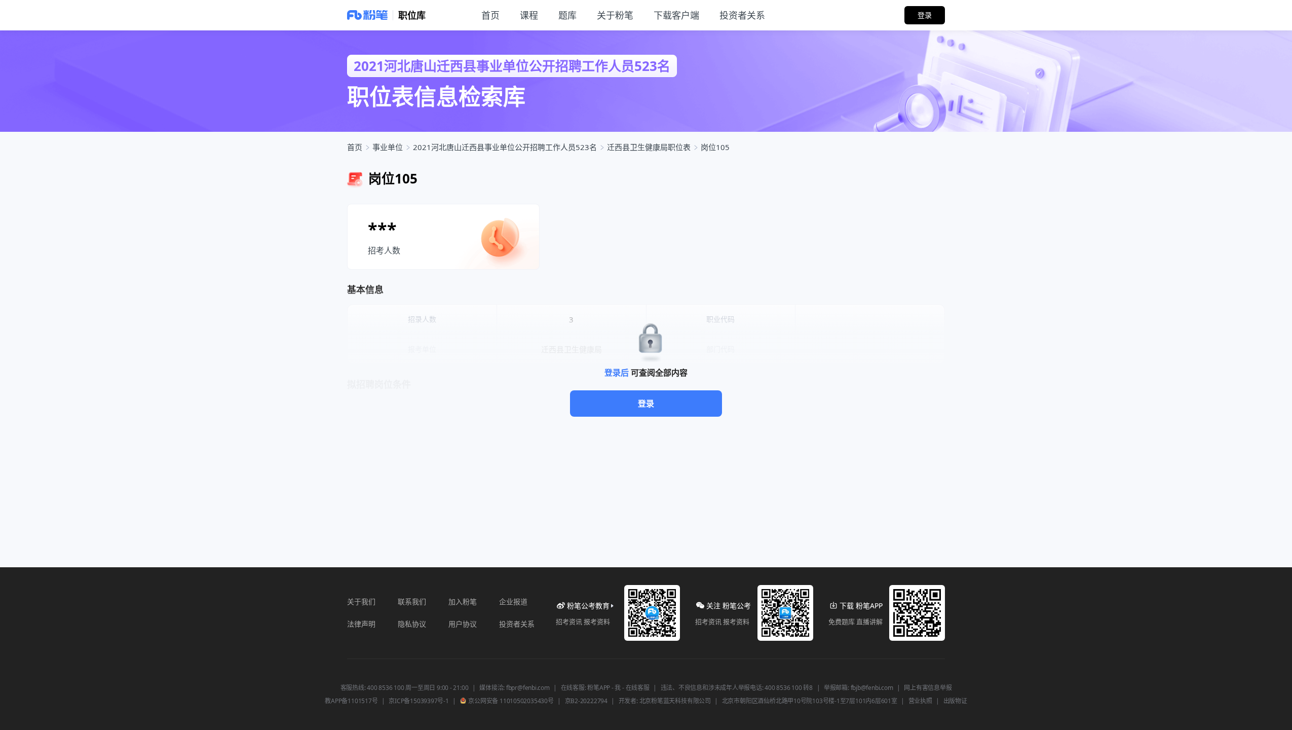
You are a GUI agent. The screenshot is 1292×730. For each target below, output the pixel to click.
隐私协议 (412, 624)
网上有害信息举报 (928, 687)
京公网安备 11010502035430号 (510, 701)
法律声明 (361, 624)
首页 (354, 147)
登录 (646, 403)
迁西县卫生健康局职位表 (649, 147)
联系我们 (412, 601)
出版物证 (955, 701)
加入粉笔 (462, 601)
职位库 (412, 15)
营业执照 (920, 701)
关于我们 (361, 601)
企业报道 (513, 601)
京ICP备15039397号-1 (418, 701)
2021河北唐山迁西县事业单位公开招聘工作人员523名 (505, 147)
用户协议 (462, 624)
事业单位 (387, 147)
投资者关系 (517, 624)
